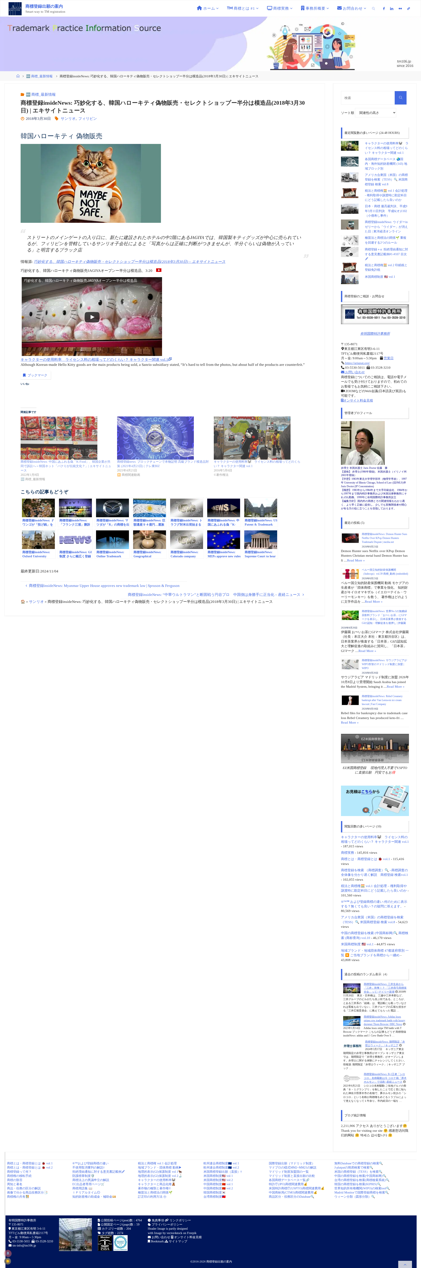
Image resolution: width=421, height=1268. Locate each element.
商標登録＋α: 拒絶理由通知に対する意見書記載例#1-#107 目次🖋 (386, 254)
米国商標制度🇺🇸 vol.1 (218, 1176)
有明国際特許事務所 (375, 333)
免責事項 (157, 1220)
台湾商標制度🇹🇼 (214, 1196)
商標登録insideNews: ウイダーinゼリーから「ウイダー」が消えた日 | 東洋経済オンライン (386, 226)
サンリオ (68, 119)
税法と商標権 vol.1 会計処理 (157, 1163)
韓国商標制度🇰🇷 (214, 1192)
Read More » (356, 560)
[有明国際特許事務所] (375, 314)
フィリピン (87, 119)
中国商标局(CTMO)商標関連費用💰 (293, 1192)
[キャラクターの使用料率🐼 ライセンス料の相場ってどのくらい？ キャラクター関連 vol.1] (260, 438)
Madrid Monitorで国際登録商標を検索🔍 (361, 1192)
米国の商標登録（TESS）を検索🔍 (358, 1171)
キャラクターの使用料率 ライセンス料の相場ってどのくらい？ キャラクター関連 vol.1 (94, 360)
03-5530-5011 (21, 1241)
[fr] (400, 8)
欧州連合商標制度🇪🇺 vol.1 (221, 1163)
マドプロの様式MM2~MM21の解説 (292, 1167)
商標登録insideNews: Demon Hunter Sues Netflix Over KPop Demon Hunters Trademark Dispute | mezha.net (384, 538)
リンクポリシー (180, 1220)
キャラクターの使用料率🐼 (156, 1180)
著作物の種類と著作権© (154, 1188)
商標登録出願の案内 (44, 6)
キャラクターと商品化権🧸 (156, 1184)
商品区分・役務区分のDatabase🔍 (291, 1196)
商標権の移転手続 (19, 1176)
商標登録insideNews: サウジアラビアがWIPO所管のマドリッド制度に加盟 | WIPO (384, 664)
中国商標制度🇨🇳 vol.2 (218, 1188)
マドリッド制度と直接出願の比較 (292, 1176)
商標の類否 (14, 1180)
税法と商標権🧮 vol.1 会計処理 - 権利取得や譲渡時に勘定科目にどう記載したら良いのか (386, 195)
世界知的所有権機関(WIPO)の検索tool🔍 (362, 1188)
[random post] (351, 988)
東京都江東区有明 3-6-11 (28, 1228)
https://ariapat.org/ (357, 363)
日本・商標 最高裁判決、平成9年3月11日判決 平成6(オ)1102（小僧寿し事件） (386, 211)
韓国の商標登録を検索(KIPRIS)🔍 (357, 1184)
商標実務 (347, 852)
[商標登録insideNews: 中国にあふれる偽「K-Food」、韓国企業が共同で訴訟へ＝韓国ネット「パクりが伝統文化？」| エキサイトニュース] (67, 438)
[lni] (391, 8)
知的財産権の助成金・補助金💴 (94, 1196)
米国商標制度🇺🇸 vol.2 (218, 1180)
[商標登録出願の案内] (15, 8)
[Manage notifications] (7, 1253)
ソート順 (348, 113)
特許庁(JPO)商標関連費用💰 (288, 1184)
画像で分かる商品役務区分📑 (27, 1192)
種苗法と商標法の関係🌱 (155, 1192)
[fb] (384, 8)
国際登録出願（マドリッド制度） (292, 1163)
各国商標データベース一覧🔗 (289, 1180)
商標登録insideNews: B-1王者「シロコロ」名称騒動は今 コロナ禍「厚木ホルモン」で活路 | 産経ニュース (385, 1078)
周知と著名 (14, 1184)
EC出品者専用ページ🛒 (88, 1184)
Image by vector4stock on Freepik (175, 1233)
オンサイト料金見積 (358, 400)
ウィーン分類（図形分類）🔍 (354, 1196)
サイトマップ (177, 1241)
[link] (374, 8)
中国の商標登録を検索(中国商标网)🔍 (360, 1176)
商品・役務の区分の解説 (24, 1188)
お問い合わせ (354, 372)
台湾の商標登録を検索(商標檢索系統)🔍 (361, 1180)
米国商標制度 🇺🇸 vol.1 (380, 276)
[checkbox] (7, 1261)
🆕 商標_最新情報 (39, 76)
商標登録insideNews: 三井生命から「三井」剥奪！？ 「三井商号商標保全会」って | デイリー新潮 (385, 988)
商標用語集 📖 (82, 1188)
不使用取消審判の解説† (88, 1167)
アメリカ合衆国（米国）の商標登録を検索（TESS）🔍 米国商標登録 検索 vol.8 (386, 179)
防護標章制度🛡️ (83, 1176)
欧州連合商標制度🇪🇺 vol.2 (221, 1167)
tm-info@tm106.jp (24, 1245)
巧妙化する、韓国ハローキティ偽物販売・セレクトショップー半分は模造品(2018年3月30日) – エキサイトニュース (129, 262)
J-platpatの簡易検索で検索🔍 (353, 1167)
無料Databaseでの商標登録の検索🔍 (358, 1163)
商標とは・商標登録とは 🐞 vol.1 (365, 859)
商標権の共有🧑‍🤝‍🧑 (18, 1196)
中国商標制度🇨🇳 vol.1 (218, 1184)
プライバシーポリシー (166, 1224)
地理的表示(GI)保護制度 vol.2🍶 (160, 1176)
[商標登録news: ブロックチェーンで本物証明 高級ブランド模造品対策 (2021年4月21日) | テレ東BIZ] (163, 438)
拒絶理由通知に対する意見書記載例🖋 (98, 1171)
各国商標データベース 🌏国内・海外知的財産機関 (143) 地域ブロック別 (386, 164)
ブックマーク (37, 375)
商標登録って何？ (19, 1171)
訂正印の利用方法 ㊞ (152, 1196)
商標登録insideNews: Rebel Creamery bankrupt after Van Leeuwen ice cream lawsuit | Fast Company (382, 700)
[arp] (408, 8)
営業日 (389, 358)
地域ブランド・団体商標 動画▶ (160, 1167)
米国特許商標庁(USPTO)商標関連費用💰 (297, 1188)
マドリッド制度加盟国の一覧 (289, 1171)
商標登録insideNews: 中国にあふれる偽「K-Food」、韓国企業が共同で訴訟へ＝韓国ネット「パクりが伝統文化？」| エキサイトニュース (66, 466)
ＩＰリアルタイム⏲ (86, 1192)
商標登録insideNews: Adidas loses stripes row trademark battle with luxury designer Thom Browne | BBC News (384, 1020)
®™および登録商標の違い (90, 1163)
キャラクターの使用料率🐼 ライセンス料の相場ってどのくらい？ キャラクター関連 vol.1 (387, 148)
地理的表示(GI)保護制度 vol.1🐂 (160, 1171)
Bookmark (157, 1241)
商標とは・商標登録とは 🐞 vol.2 (30, 1167)
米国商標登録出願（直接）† (222, 1171)
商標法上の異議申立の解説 (90, 1180)
